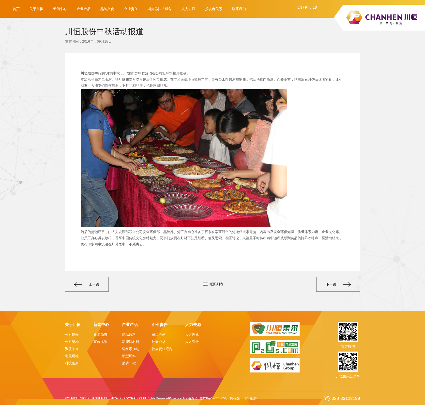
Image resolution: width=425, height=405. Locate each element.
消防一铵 (129, 363)
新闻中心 (60, 9)
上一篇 (94, 284)
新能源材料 (130, 342)
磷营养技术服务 (160, 9)
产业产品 (84, 9)
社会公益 (159, 342)
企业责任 (131, 9)
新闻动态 (100, 335)
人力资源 (188, 9)
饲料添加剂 (130, 349)
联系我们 (239, 9)
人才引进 (192, 342)
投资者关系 (213, 9)
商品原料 (129, 335)
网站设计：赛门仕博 (243, 398)
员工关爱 (159, 335)
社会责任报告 (162, 349)
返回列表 (216, 284)
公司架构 (72, 342)
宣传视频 (100, 342)
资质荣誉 (72, 349)
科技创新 (72, 363)
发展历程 (72, 356)
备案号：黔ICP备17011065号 (208, 398)
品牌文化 (107, 9)
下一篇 (331, 284)
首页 (16, 9)
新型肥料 (129, 356)
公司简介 (72, 335)
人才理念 (192, 335)
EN (299, 7)
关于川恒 (36, 9)
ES (314, 7)
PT (307, 7)
